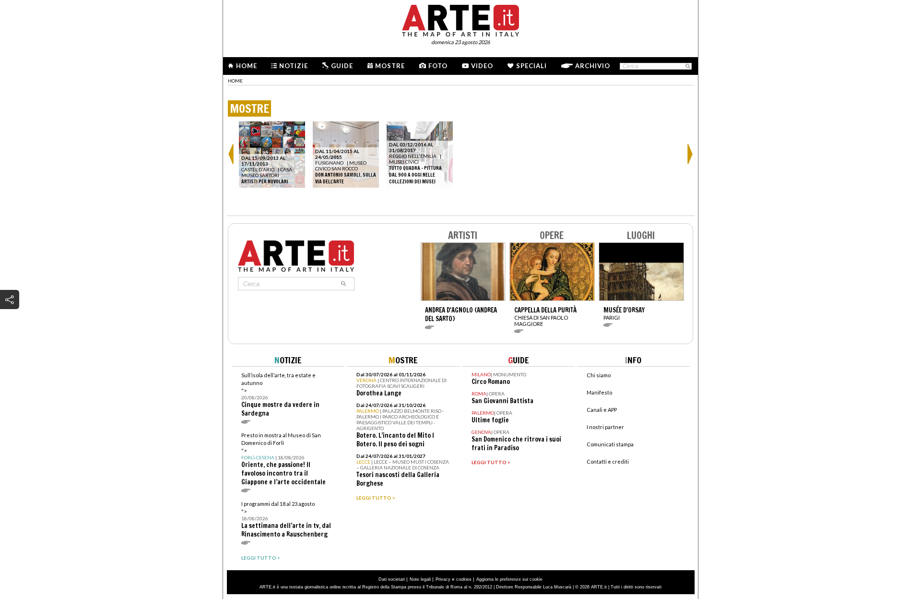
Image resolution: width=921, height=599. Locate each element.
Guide (342, 66)
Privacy (443, 579)
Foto (438, 66)
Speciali (531, 66)
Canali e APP (602, 410)
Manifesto (599, 392)
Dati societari (391, 579)
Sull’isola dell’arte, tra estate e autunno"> (280, 395)
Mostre (390, 66)
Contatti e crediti (608, 461)
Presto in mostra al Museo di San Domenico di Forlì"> (283, 459)
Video (482, 66)
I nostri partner (605, 427)
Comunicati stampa (610, 444)
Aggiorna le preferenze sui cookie (509, 579)
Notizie (293, 66)
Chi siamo (599, 375)
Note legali (420, 579)
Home (246, 66)
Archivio (592, 66)
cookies (464, 579)
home (235, 81)
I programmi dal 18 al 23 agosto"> (286, 520)
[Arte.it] (460, 19)
